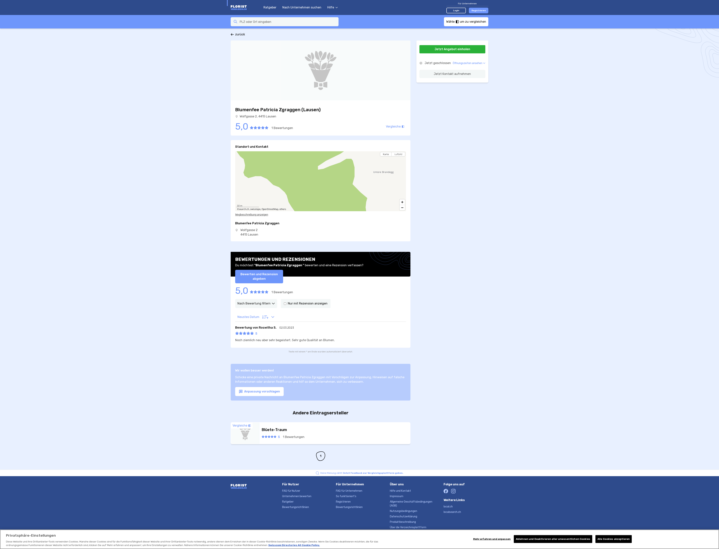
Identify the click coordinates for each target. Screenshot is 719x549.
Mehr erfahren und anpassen (492, 539)
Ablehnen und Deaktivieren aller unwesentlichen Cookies (553, 539)
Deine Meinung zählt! (361, 473)
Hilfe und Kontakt (400, 490)
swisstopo (255, 209)
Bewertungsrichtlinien (295, 507)
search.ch (244, 209)
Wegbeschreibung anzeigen (251, 214)
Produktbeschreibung (403, 522)
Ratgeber (269, 7)
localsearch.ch (452, 512)
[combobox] (288, 21)
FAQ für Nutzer (291, 490)
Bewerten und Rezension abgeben (259, 276)
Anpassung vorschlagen (261, 391)
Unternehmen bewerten (296, 496)
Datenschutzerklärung (403, 516)
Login (456, 10)
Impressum (396, 496)
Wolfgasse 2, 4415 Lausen (258, 116)
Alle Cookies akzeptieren (613, 539)
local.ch (448, 506)
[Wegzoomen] (402, 207)
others (282, 209)
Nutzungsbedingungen (403, 511)
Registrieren (478, 10)
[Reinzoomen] (402, 202)
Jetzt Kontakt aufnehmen (452, 74)
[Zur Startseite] (245, 7)
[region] (320, 181)
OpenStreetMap (270, 209)
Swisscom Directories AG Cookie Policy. (294, 545)
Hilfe (330, 7)
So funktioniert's (346, 496)
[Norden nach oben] (402, 160)
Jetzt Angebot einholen (452, 49)
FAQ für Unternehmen (349, 490)
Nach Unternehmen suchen (301, 7)
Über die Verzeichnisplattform (408, 527)
